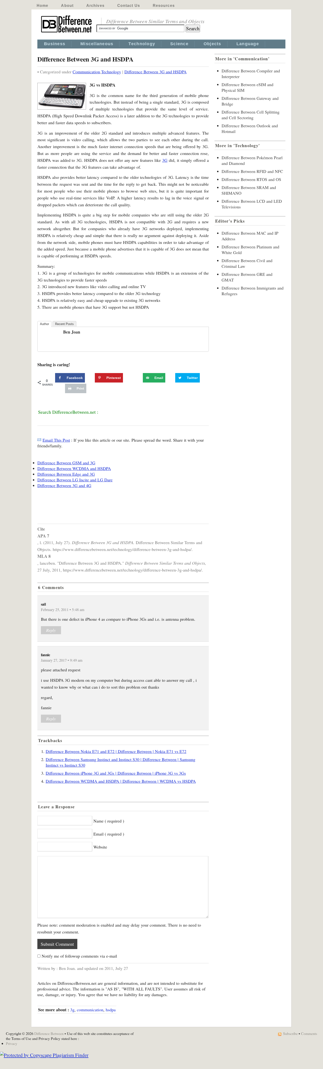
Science (179, 43)
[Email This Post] (39, 440)
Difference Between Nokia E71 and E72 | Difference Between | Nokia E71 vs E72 (116, 751)
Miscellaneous (96, 43)
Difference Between (49, 1033)
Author (44, 324)
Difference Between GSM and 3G (66, 463)
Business (54, 43)
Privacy (11, 1043)
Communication (86, 72)
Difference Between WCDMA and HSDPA (74, 468)
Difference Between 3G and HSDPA (155, 72)
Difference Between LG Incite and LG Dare (75, 480)
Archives (95, 6)
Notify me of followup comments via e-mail (79, 956)
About (67, 6)
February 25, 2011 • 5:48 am (62, 609)
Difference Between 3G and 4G (64, 485)
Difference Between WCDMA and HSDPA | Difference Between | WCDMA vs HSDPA (121, 781)
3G (164, 160)
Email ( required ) (108, 834)
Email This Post (56, 440)
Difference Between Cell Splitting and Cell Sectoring (250, 114)
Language (247, 43)
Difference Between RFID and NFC (252, 171)
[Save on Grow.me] (137, 378)
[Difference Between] (66, 32)
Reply (51, 630)
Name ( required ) (108, 821)
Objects (212, 43)
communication (90, 1009)
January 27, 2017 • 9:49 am (62, 660)
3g (72, 1009)
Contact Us (128, 6)
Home (42, 6)
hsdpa (111, 1009)
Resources (164, 6)
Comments (309, 1033)
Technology (141, 43)
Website (100, 847)
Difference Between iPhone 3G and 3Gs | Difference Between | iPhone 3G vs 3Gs (116, 773)
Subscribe (290, 1033)
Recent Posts (64, 324)
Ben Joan (71, 332)
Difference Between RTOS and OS (251, 179)
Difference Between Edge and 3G (66, 474)
